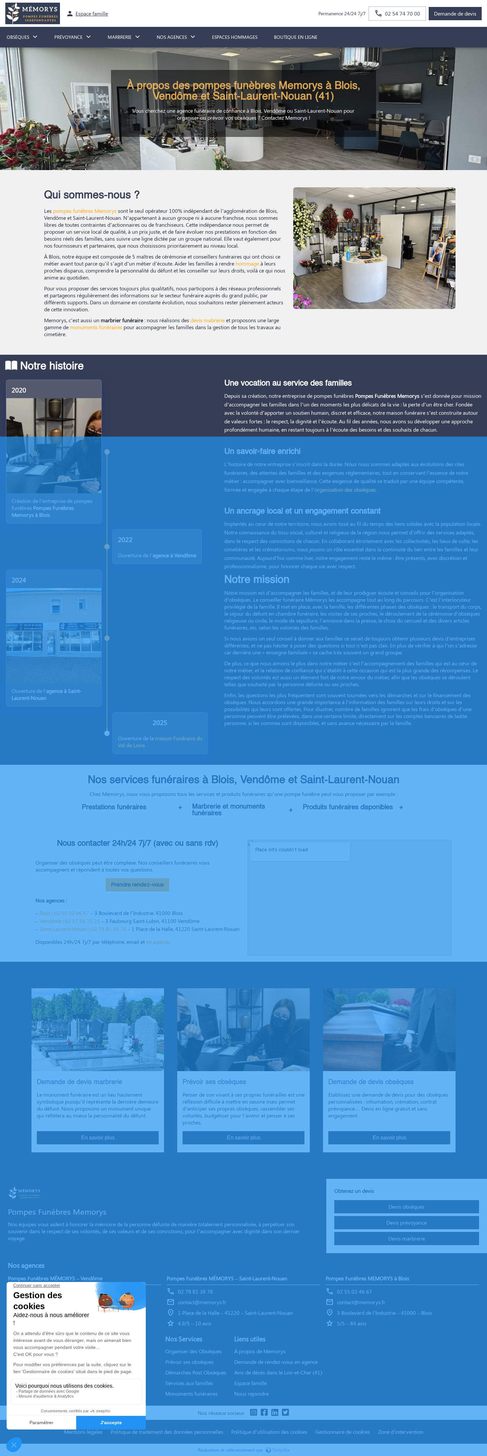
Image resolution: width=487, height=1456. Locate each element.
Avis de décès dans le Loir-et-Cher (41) (278, 1372)
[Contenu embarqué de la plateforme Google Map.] (349, 898)
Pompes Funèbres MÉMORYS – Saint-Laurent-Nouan (227, 1278)
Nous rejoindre (251, 1393)
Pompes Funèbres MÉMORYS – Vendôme (55, 1278)
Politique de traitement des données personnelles (167, 1431)
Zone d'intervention (400, 1431)
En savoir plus (98, 1137)
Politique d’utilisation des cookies (269, 1431)
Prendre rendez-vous (137, 884)
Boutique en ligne (295, 37)
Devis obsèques (406, 1206)
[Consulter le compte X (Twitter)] (285, 1412)
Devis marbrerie (406, 1238)
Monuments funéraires (191, 1393)
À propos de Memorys (260, 1351)
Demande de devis (455, 13)
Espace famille (250, 1382)
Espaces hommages (234, 37)
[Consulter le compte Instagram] (253, 1412)
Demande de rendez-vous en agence (276, 1361)
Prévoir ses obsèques (189, 1361)
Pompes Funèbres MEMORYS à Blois (367, 1278)
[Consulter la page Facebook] (264, 1412)
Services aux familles (189, 1382)
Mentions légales (83, 1431)
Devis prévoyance (406, 1222)
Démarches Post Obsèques (195, 1372)
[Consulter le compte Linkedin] (275, 1412)
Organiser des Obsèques (193, 1351)
